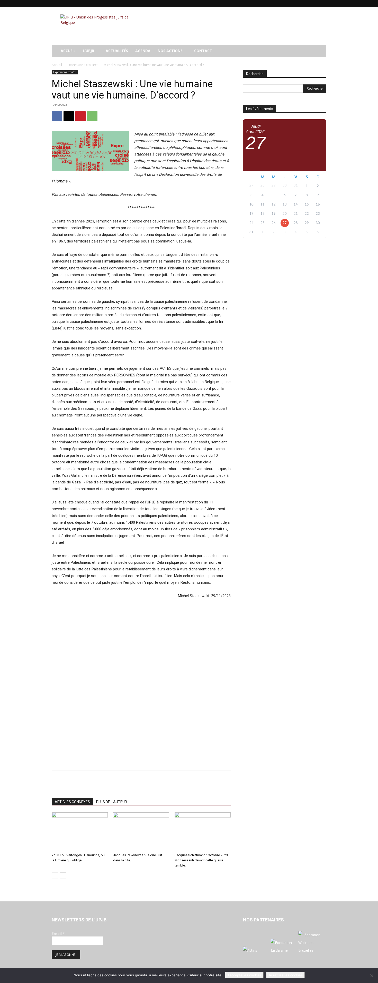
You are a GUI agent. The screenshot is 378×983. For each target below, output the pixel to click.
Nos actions (170, 50)
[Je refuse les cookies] (371, 975)
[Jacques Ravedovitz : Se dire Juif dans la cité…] (141, 831)
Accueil (57, 65)
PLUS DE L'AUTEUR (111, 802)
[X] (314, 3)
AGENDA (142, 50)
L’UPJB (88, 50)
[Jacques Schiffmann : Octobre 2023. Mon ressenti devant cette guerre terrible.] (203, 831)
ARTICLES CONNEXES (72, 802)
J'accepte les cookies (244, 975)
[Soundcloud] (305, 3)
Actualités (117, 50)
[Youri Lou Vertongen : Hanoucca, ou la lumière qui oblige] (80, 831)
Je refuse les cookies (285, 975)
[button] (320, 51)
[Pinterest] (80, 116)
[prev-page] (55, 875)
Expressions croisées (83, 65)
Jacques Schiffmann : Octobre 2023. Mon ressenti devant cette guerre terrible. (202, 860)
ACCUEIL (68, 50)
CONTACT (203, 50)
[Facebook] (288, 3)
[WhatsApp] (92, 116)
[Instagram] (297, 3)
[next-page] (63, 875)
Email (58, 933)
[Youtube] (322, 3)
